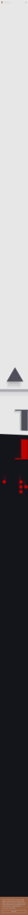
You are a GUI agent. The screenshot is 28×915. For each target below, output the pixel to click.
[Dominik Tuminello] (6, 2)
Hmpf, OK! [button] (14, 911)
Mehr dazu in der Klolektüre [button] (9, 908)
